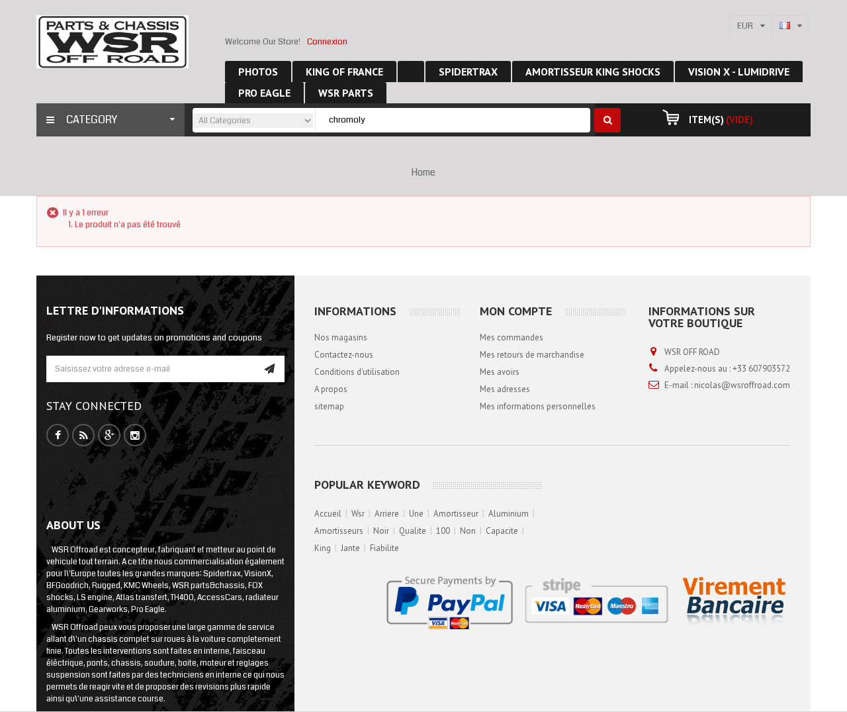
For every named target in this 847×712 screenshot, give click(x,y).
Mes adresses (505, 389)
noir (381, 530)
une (416, 513)
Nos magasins (340, 337)
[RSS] (83, 435)
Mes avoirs (499, 372)
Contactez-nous (343, 354)
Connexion (327, 42)
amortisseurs (338, 530)
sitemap (329, 406)
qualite (412, 530)
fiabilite (384, 548)
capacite (502, 530)
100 (443, 530)
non (468, 530)
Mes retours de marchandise (532, 354)
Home (423, 172)
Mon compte (516, 311)
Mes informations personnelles (538, 406)
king (322, 548)
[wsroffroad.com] (112, 42)
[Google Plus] (109, 435)
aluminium (508, 513)
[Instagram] (135, 435)
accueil (327, 513)
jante (350, 548)
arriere (387, 513)
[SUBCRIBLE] (270, 369)
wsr (358, 513)
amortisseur (455, 513)
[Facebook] (58, 435)
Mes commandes (511, 337)
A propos (330, 389)
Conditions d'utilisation (357, 372)
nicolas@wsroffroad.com (742, 385)
